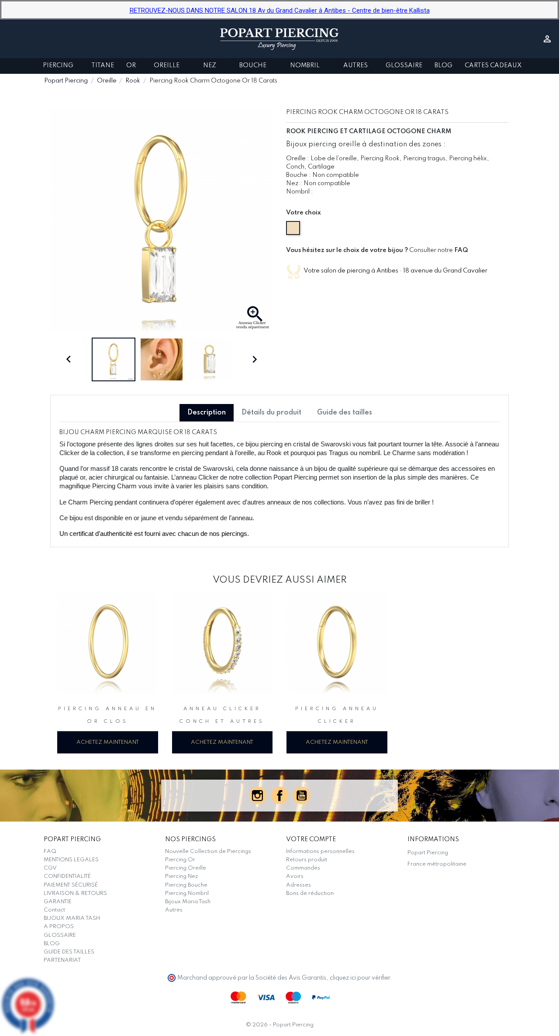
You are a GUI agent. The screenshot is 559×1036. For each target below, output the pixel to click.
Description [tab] (206, 412)
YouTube (301, 795)
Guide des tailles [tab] (344, 412)
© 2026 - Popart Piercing (280, 1025)
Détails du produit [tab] (271, 412)
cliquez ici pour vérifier (360, 978)
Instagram (257, 795)
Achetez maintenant (107, 742)
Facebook (279, 795)
